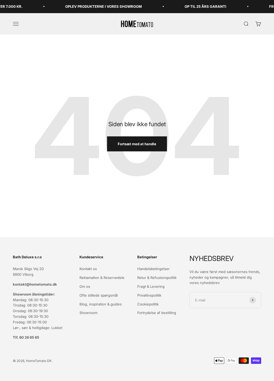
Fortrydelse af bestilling (156, 313)
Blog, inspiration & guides (100, 304)
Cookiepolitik (148, 304)
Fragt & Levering (151, 286)
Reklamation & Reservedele (101, 277)
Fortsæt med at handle (137, 144)
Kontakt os (88, 269)
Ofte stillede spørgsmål (98, 295)
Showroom (88, 313)
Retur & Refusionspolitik (157, 277)
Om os (84, 286)
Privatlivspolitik (149, 295)
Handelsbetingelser (153, 269)
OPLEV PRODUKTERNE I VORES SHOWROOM (100, 6)
